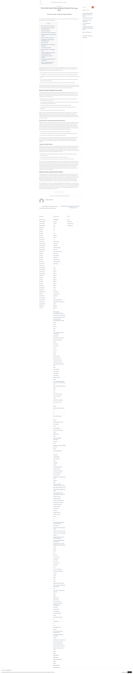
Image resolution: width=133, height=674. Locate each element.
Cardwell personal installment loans (58, 364)
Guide (54, 436)
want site (54, 629)
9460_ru (54, 277)
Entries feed (69, 221)
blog (54, 330)
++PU (54, 225)
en (53, 412)
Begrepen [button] (129, 672)
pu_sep (54, 577)
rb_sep (54, 581)
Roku (54, 588)
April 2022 (41, 283)
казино (54, 653)
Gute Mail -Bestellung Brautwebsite (57, 439)
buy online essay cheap (57, 359)
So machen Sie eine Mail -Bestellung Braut (57, 604)
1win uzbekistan (56, 255)
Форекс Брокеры (56, 665)
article (54, 297)
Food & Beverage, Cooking (58, 422)
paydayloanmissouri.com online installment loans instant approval (59, 544)
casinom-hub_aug (56, 377)
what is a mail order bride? (58, 641)
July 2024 (41, 229)
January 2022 (41, 289)
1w (53, 239)
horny (54, 443)
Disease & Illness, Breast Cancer (59, 408)
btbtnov (54, 351)
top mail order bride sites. (57, 617)
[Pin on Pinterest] (61, 192)
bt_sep (54, 347)
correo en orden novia (57, 395)
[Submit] (93, 7)
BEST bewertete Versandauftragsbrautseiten (58, 312)
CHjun (54, 387)
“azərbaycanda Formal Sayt (46, 47)
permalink (67, 195)
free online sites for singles (58, 430)
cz (53, 404)
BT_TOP (54, 349)
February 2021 (41, 295)
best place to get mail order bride (59, 317)
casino (54, 367)
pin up (40, 178)
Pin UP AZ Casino (56, 557)
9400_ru (54, 275)
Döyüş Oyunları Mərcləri (45, 30)
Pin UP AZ (55, 554)
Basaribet (55, 307)
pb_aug (54, 546)
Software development (57, 613)
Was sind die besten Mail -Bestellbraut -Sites (58, 632)
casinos (54, 379)
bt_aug (54, 341)
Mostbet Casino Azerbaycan (58, 500)
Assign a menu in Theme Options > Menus (58, 2)
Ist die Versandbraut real (57, 450)
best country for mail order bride (59, 315)
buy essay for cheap (56, 357)
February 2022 (41, 287)
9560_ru (54, 283)
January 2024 (41, 241)
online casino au (56, 525)
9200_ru (54, 271)
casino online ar (56, 373)
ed (53, 410)
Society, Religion (56, 611)
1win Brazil (55, 245)
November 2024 (42, 221)
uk (53, 619)
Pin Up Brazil (55, 559)
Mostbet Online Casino (57, 504)
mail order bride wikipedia (58, 470)
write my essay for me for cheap (59, 645)
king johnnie (55, 462)
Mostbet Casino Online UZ (58, 502)
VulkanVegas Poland (57, 627)
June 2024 (41, 231)
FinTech (54, 420)
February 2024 (41, 239)
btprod (54, 353)
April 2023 (41, 259)
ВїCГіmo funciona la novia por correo (58, 648)
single (54, 593)
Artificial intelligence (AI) (57, 299)
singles (54, 595)
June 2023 (41, 255)
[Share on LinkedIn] (63, 192)
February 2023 (41, 263)
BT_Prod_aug (55, 343)
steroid (54, 615)
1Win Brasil (55, 243)
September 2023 (42, 249)
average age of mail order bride (58, 301)
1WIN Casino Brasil (56, 247)
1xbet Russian (55, 263)
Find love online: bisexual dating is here (87, 21)
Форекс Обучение (56, 667)
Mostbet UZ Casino (56, 512)
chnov (54, 389)
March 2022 (41, 285)
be (53, 309)
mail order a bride (56, 468)
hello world (55, 441)
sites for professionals (57, 601)
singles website (56, 597)
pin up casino (55, 561)
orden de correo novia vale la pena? (59, 532)
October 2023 (41, 247)
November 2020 (42, 299)
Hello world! (85, 37)
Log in (68, 219)
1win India (55, 249)
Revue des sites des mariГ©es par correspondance (59, 586)
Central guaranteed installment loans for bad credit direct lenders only (59, 382)
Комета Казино (56, 655)
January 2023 (41, 265)
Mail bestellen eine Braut (57, 466)
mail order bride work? (57, 472)
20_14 (54, 267)
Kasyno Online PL (56, 458)
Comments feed (70, 223)
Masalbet (55, 480)
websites (54, 637)
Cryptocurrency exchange (57, 399)
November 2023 (42, 245)
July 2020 (41, 307)
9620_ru (54, 285)
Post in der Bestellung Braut (58, 571)
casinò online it (55, 375)
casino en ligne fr (56, 369)
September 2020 (42, 303)
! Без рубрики (55, 219)
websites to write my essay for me (59, 639)
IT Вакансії (55, 454)
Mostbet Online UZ (56, 506)
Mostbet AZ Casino (56, 496)
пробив (54, 661)
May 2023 (41, 257)
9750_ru (54, 287)
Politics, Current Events (57, 569)
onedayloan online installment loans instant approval (58, 523)
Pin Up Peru (55, 565)
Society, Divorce (56, 609)
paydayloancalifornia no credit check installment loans (58, 538)
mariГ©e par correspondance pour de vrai (59, 477)
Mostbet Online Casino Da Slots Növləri (48, 32)
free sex (54, 432)
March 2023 (41, 261)
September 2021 (42, 291)
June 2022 (41, 279)
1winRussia (55, 257)
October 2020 (41, 301)
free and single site (56, 428)
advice (54, 289)
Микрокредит (55, 657)
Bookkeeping (55, 335)
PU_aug (54, 575)
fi (53, 418)
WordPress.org (70, 225)
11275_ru (55, 237)
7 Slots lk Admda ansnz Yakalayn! (87, 24)
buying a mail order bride (57, 361)
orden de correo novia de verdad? (59, 530)
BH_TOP (55, 326)
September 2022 (42, 273)
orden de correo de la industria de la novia (59, 528)
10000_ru (55, 235)
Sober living (55, 607)
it (53, 452)
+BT (54, 227)
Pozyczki (55, 573)
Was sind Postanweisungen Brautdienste (58, 635)
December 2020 (42, 297)
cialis (54, 391)
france (54, 426)
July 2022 (41, 277)
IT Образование (56, 456)
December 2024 (42, 219)
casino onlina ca (56, 371)
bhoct (54, 328)
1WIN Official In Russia (57, 251)
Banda (54, 303)
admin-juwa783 (67, 14)
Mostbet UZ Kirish (56, 514)
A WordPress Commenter (87, 35)
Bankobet (55, 305)
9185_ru (54, 269)
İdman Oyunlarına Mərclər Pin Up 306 (48, 25)
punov (54, 579)
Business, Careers (56, 355)
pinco (54, 567)
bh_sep (54, 324)
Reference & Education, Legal (58, 583)
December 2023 (42, 243)
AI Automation (55, 291)
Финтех (54, 663)
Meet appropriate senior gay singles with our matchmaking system (88, 28)
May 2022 (41, 281)
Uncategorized (56, 621)
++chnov (54, 223)
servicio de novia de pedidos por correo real (59, 591)
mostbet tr (55, 510)
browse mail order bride (57, 339)
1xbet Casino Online (56, 261)
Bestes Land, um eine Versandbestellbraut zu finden (58, 320)
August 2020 (41, 305)
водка (54, 651)
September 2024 (42, 225)
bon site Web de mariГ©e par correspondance (58, 333)
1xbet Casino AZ (56, 259)
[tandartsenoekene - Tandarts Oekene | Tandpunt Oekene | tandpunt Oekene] (44, 2)
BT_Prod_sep (55, 345)
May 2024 (41, 233)
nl (53, 518)
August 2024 (41, 227)
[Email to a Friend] (59, 192)
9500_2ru (55, 279)
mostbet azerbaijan (56, 498)
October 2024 (41, 223)
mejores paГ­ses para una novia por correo (59, 490)
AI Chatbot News (56, 293)
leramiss (54, 464)
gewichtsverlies (56, 434)
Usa (54, 625)
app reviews (55, 295)
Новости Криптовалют (57, 659)
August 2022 (41, 275)
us (53, 623)
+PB (54, 229)
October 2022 (41, 271)
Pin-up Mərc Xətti (44, 42)
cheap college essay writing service (59, 385)
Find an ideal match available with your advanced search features (88, 14)
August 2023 (41, 251)
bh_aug (54, 322)
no (53, 520)
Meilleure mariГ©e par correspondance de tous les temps (59, 485)
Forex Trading (55, 424)
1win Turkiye (55, 253)
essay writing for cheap (57, 416)
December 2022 (42, 267)
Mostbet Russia (56, 508)
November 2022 (42, 269)
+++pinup (55, 221)
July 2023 (41, 253)
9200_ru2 (55, 273)
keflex (54, 460)
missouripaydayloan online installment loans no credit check (59, 493)
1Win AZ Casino (56, 241)
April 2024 (41, 235)
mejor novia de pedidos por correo (59, 487)
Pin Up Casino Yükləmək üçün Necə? (47, 37)
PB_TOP (54, 550)
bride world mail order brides (58, 337)
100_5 (54, 233)
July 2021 (41, 293)
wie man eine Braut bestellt (58, 643)
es (53, 414)
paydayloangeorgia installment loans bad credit (58, 541)
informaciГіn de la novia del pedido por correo (59, 446)
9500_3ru (55, 281)
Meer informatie (124, 672)
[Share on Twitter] (57, 192)
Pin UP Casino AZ (59, 6)
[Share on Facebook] (55, 192)
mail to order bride (56, 474)
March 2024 (41, 237)
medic (54, 482)
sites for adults (55, 599)
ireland (54, 448)
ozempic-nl (55, 534)
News (54, 516)
